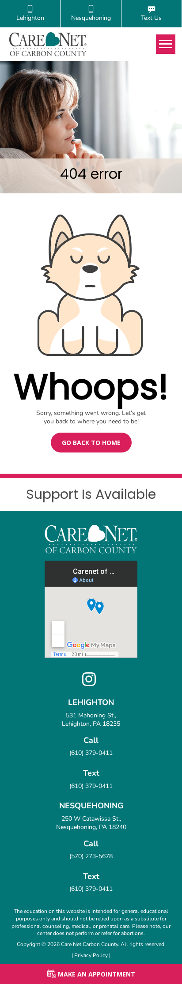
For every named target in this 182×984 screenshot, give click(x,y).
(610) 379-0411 (91, 753)
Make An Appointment (95, 974)
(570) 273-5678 (91, 856)
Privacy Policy (91, 955)
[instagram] (91, 683)
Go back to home (91, 442)
